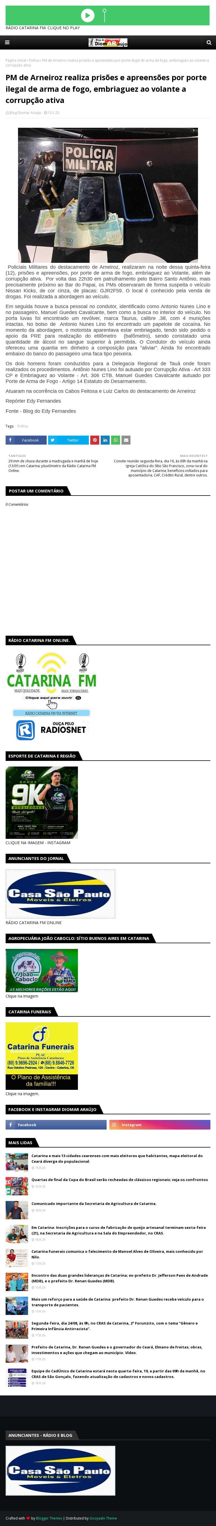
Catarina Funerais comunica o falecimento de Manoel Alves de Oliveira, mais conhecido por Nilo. (117, 1254)
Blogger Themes (49, 1518)
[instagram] (159, 1125)
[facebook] (56, 1125)
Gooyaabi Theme (103, 1518)
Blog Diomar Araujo (25, 112)
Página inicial (16, 60)
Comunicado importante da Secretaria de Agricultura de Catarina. (94, 1203)
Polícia (34, 60)
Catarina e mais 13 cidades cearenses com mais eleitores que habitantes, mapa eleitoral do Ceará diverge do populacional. (117, 1158)
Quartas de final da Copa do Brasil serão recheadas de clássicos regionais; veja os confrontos (120, 1179)
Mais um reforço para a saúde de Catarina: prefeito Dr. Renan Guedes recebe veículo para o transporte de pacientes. (118, 1302)
